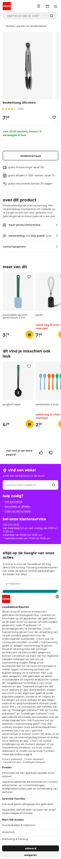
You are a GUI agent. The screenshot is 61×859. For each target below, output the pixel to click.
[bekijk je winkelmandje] (47, 6)
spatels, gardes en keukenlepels (26, 26)
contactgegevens (14, 246)
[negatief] (51, 453)
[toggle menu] (56, 6)
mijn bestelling (13, 501)
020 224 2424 (11, 524)
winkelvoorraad (30, 155)
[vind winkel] (54, 485)
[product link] (18, 291)
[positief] (41, 453)
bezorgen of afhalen (17, 506)
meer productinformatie (24, 224)
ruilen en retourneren (18, 511)
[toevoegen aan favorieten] (54, 117)
